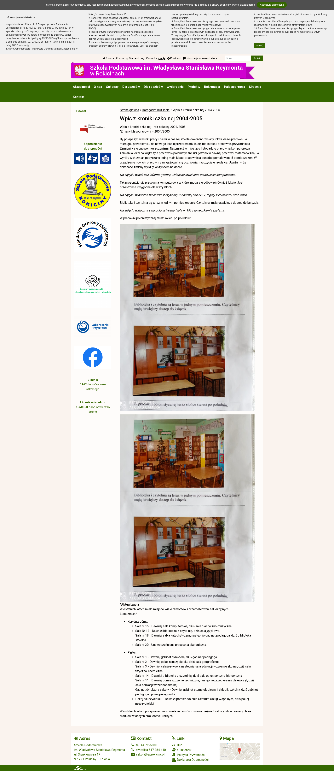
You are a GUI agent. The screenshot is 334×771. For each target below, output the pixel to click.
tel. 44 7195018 (146, 745)
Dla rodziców (153, 87)
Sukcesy (112, 87)
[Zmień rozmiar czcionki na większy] (161, 58)
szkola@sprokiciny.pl (149, 754)
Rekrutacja (212, 87)
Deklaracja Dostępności (192, 760)
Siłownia (255, 87)
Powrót (81, 111)
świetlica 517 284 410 (150, 750)
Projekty (194, 87)
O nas (98, 87)
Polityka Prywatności (190, 755)
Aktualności (81, 87)
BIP (179, 745)
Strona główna (114, 58)
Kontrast (175, 58)
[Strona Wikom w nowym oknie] (80, 768)
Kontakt (78, 97)
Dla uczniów (131, 87)
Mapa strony (136, 58)
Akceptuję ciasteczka (272, 4)
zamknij (259, 45)
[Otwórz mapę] (240, 751)
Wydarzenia (175, 87)
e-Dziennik (184, 750)
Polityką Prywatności (133, 4)
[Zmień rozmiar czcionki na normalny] (159, 58)
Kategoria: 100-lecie (156, 110)
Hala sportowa (234, 87)
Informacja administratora (201, 58)
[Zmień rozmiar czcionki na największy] (163, 58)
